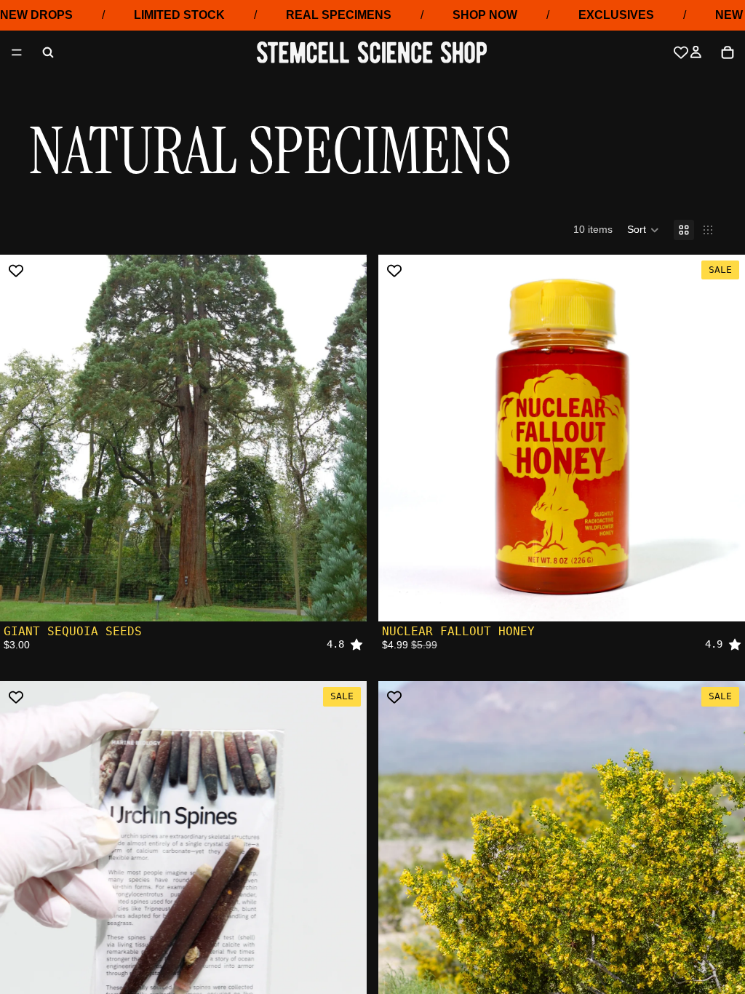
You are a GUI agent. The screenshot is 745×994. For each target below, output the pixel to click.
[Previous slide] (400, 438)
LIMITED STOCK (179, 15)
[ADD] (344, 599)
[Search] (48, 52)
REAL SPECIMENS (338, 15)
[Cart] (728, 52)
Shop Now (485, 15)
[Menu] (16, 53)
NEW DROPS (36, 15)
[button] (643, 230)
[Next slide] (723, 438)
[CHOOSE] (722, 599)
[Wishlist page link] (681, 52)
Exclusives (616, 15)
